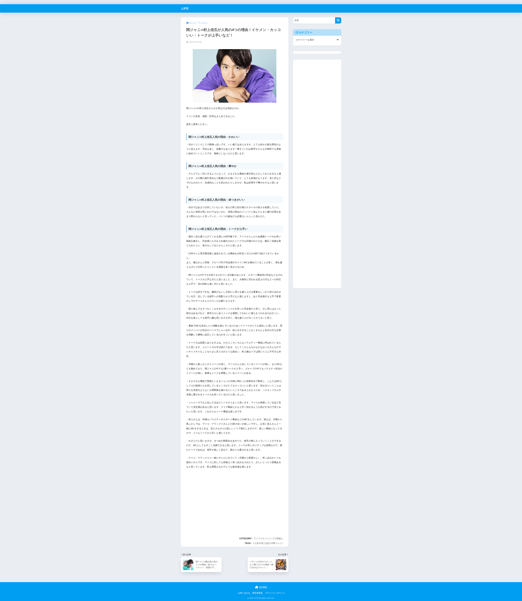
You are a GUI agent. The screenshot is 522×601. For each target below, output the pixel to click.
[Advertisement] (234, 502)
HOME (262, 587)
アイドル (258, 538)
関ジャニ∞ (278, 543)
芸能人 (279, 538)
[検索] (338, 20)
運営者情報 (257, 593)
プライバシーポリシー (275, 593)
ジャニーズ (269, 538)
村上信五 (265, 543)
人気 (256, 543)
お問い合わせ (244, 593)
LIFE (185, 8)
